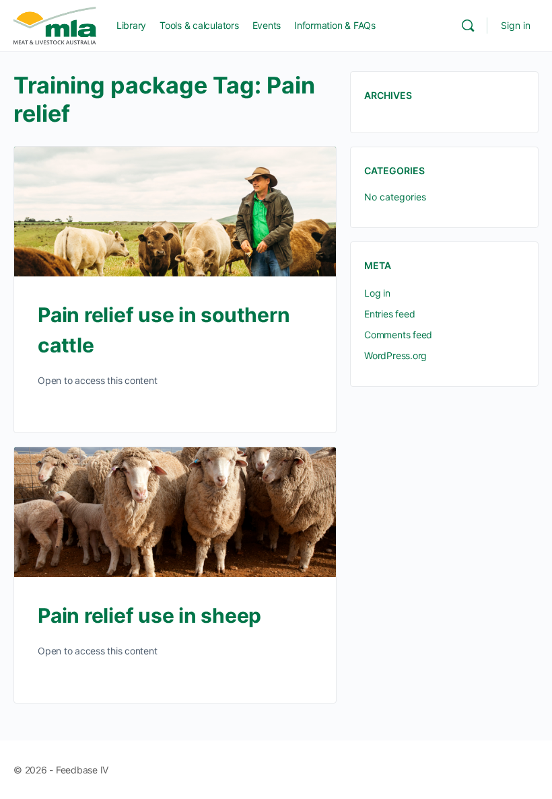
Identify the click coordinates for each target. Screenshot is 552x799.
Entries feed (389, 313)
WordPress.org (395, 355)
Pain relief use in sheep (149, 615)
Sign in (515, 25)
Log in (377, 293)
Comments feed (398, 334)
